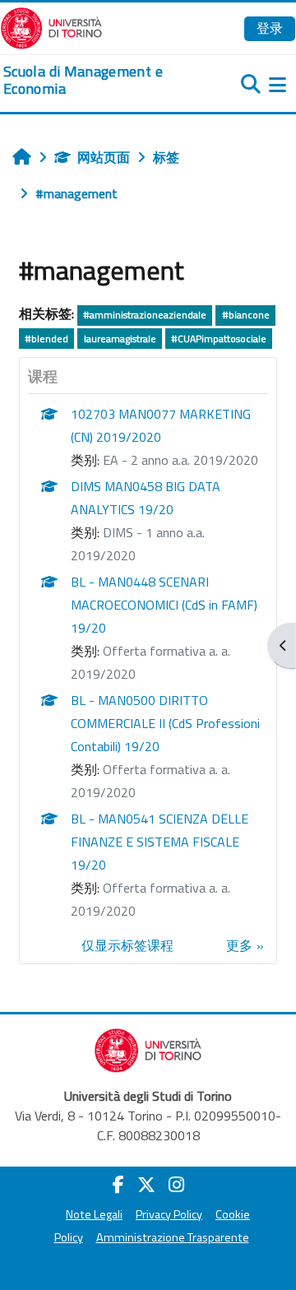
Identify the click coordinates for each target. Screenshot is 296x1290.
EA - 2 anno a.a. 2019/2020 (180, 460)
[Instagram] (176, 1185)
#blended (46, 338)
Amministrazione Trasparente (172, 1237)
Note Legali (94, 1214)
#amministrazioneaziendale (144, 314)
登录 (270, 28)
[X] (146, 1185)
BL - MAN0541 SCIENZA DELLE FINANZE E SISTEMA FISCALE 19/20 (159, 842)
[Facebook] (118, 1185)
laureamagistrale (120, 338)
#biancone (246, 314)
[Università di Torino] (51, 26)
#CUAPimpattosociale (218, 338)
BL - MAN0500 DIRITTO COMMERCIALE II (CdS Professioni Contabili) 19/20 (165, 723)
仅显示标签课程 (127, 945)
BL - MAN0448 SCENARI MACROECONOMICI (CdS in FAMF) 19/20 (164, 605)
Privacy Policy (169, 1214)
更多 (239, 945)
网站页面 (103, 157)
